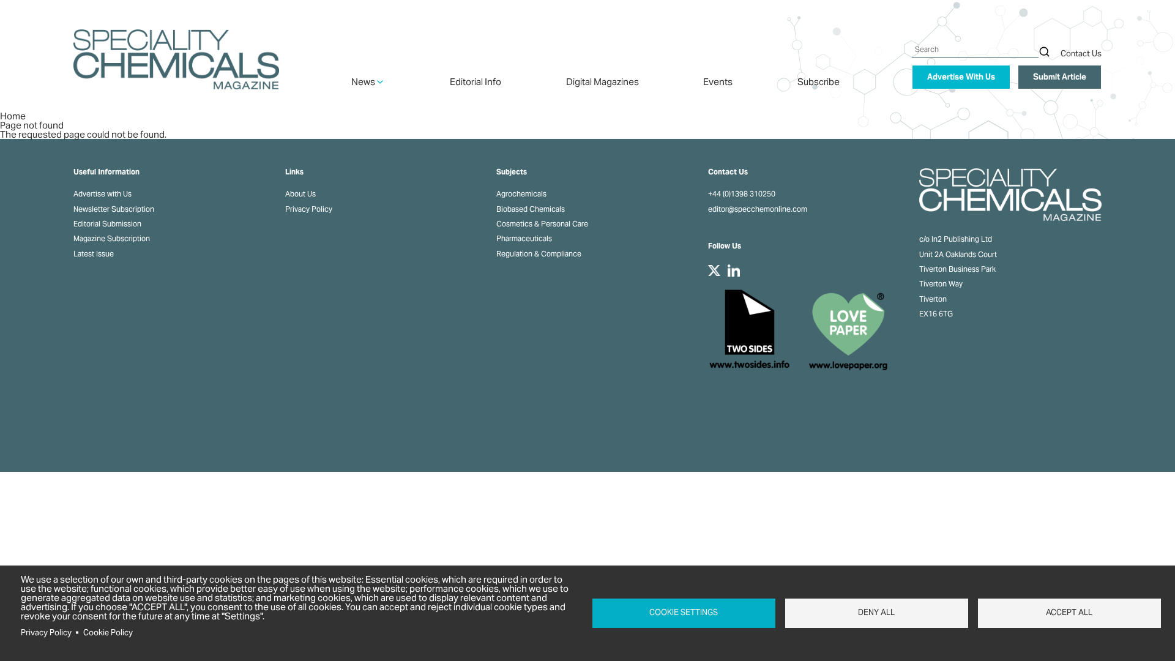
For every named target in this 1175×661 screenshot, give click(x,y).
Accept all (1069, 612)
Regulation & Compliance (538, 254)
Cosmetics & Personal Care (542, 224)
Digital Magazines (602, 82)
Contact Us (1081, 53)
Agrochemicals (521, 194)
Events (718, 82)
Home (13, 116)
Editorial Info (475, 82)
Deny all (876, 612)
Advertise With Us (961, 77)
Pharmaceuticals (524, 238)
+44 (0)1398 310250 (741, 194)
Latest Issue (93, 254)
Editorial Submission (107, 224)
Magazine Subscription (111, 238)
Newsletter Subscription (113, 209)
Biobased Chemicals (530, 209)
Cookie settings (683, 612)
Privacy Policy (308, 209)
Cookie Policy (108, 632)
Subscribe (818, 82)
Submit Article (1059, 77)
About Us (300, 194)
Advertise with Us (102, 194)
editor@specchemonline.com (757, 209)
